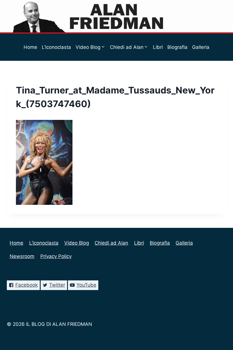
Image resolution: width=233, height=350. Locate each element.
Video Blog (76, 243)
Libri (158, 47)
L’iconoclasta (56, 47)
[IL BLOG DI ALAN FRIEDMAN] (117, 16)
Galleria (200, 47)
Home (30, 47)
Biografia (177, 47)
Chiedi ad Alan (111, 243)
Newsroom (98, 74)
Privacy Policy (131, 74)
